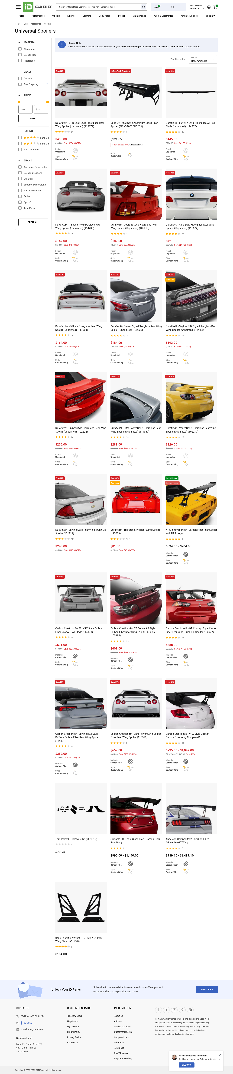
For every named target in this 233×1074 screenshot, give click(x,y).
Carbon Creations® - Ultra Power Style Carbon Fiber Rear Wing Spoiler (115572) (136, 735)
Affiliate (118, 1021)
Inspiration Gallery (123, 1058)
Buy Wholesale (121, 1053)
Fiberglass (29, 60)
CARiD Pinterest (182, 1010)
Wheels (56, 16)
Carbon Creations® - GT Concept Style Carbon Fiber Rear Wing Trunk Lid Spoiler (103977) (191, 630)
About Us (118, 1016)
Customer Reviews (123, 1032)
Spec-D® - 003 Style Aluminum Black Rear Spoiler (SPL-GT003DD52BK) (134, 124)
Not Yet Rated (31, 149)
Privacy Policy (74, 1037)
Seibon (27, 196)
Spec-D (27, 202)
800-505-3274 (197, 8)
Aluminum (29, 49)
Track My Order (74, 1016)
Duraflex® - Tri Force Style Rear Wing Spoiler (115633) (135, 531)
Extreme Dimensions (35, 184)
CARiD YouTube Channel (174, 1010)
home (17, 24)
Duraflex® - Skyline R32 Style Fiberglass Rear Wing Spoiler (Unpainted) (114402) (191, 328)
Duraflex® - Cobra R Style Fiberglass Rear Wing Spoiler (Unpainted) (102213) (133, 226)
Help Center (73, 1021)
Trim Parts (29, 208)
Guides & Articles (122, 1026)
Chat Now (186, 1065)
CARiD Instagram (190, 1010)
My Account (73, 1026)
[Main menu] (18, 7)
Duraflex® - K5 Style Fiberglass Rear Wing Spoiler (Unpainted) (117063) (78, 328)
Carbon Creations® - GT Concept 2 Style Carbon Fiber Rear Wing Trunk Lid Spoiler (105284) (133, 632)
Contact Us (72, 1042)
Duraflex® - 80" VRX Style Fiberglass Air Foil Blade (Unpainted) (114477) (190, 124)
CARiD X (166, 1010)
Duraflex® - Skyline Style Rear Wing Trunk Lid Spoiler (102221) (80, 531)
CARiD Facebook (158, 1010)
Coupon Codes (121, 1037)
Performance (38, 16)
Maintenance (139, 16)
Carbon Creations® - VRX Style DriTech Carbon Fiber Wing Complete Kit (187, 735)
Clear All (33, 222)
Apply (33, 118)
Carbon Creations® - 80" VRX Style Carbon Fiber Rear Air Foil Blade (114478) (79, 630)
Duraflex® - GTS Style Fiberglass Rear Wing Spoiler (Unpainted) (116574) (190, 226)
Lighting (87, 16)
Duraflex (28, 178)
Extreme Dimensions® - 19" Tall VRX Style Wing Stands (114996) (78, 939)
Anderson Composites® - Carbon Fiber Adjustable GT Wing (187, 841)
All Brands (119, 1048)
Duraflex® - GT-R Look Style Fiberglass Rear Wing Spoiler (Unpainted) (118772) (79, 124)
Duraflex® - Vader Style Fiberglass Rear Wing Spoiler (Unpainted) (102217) (191, 430)
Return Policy (73, 1032)
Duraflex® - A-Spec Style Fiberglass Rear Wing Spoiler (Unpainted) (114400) (77, 226)
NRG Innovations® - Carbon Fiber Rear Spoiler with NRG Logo (191, 531)
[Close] (220, 1055)
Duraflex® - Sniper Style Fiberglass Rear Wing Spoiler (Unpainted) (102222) (80, 430)
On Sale (28, 78)
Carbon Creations (33, 173)
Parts (21, 16)
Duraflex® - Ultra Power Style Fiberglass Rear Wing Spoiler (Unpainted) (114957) (135, 430)
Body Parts (104, 16)
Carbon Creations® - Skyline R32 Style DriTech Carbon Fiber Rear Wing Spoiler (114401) (77, 737)
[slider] (19, 102)
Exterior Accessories (32, 24)
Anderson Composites (36, 167)
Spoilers (47, 24)
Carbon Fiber (30, 54)
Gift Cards (119, 1042)
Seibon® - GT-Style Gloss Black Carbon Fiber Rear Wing (135, 841)
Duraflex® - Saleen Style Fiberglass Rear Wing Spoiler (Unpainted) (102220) (136, 328)
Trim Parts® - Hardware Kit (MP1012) (76, 839)
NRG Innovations (33, 190)
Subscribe (207, 989)
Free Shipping (31, 84)
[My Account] (209, 7)
